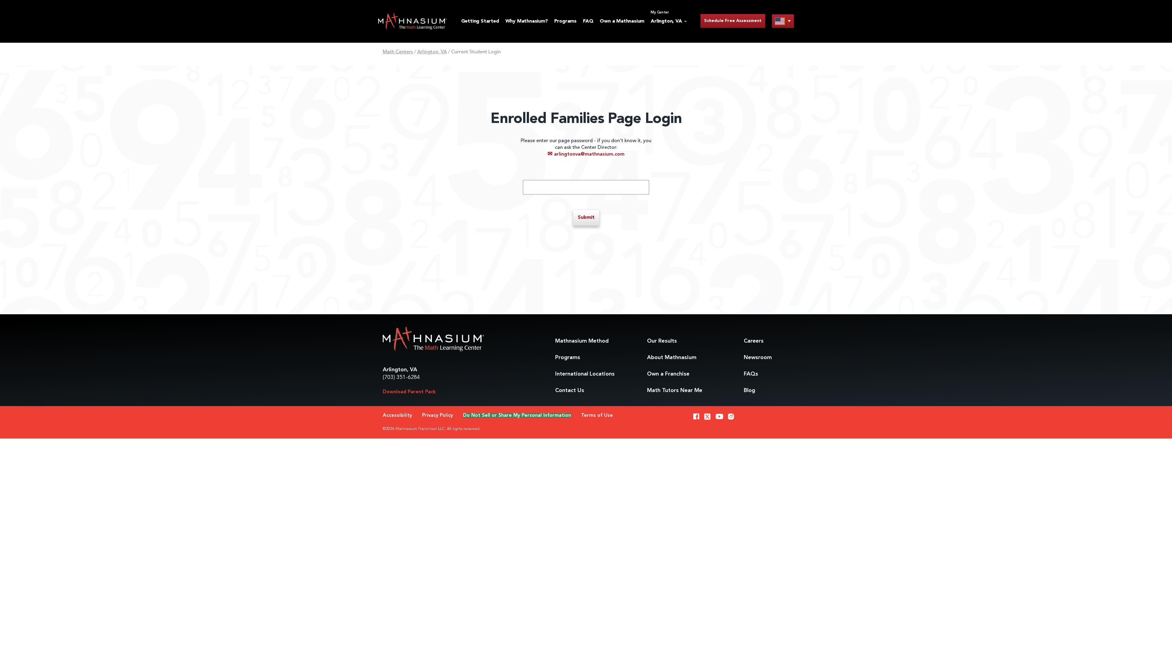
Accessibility (397, 415)
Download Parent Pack (409, 392)
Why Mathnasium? (526, 21)
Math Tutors (674, 390)
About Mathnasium (671, 357)
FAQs (751, 374)
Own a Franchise (668, 374)
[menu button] (783, 20)
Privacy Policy (437, 415)
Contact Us (569, 390)
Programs (565, 21)
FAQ (588, 21)
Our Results (662, 341)
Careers (754, 341)
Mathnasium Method (582, 341)
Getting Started (480, 21)
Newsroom (758, 357)
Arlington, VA (432, 52)
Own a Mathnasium (622, 21)
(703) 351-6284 (401, 377)
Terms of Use (597, 415)
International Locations (585, 374)
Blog (749, 390)
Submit (586, 217)
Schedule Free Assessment (732, 21)
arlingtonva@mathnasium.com (586, 154)
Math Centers (398, 52)
